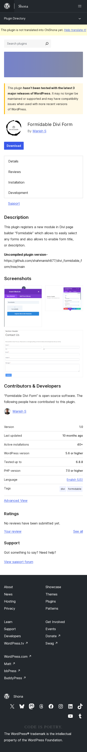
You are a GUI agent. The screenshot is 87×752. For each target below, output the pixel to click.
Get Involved (55, 622)
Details (13, 161)
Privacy (9, 608)
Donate (53, 636)
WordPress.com (18, 656)
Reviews (14, 172)
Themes (51, 594)
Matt (9, 664)
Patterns (52, 608)
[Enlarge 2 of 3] (77, 291)
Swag (52, 643)
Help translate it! (75, 30)
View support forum (18, 562)
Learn (8, 622)
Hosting (10, 601)
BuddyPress (15, 678)
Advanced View (16, 500)
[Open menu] (80, 6)
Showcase (53, 587)
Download (14, 145)
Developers (12, 636)
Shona (18, 696)
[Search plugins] (47, 44)
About (8, 587)
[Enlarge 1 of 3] (36, 291)
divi (63, 488)
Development (18, 193)
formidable (74, 488)
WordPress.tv (16, 643)
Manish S (39, 131)
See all (78, 531)
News (8, 594)
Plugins (51, 601)
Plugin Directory (14, 18)
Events (51, 629)
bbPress (12, 671)
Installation (16, 182)
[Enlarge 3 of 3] (77, 336)
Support (14, 203)
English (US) (75, 479)
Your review (12, 531)
